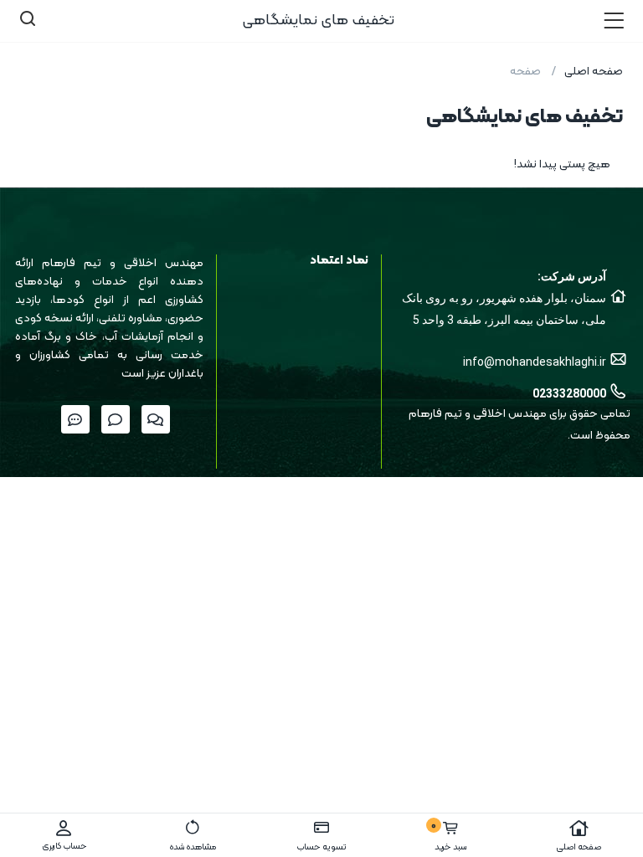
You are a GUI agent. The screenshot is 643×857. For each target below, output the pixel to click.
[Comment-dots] (75, 419)
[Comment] (115, 419)
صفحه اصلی (578, 847)
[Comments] (155, 419)
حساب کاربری (64, 846)
